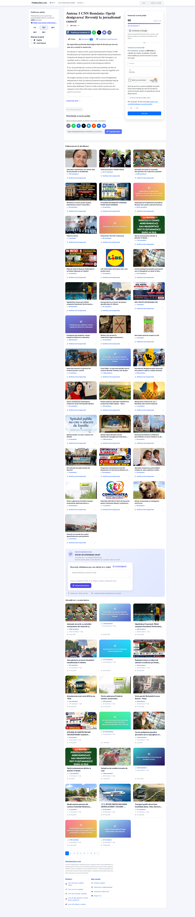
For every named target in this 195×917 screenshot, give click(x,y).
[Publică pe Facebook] (78, 126)
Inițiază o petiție (156, 3)
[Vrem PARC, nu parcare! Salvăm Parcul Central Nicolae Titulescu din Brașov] (115, 364)
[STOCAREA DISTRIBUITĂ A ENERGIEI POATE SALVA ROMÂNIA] (115, 198)
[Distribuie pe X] (99, 32)
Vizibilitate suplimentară (107, 39)
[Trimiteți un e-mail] (104, 32)
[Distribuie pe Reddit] (94, 126)
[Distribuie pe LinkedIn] (99, 126)
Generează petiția (82, 585)
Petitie (72, 39)
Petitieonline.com (39, 3)
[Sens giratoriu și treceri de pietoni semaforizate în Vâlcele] (115, 297)
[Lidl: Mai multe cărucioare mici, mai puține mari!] (115, 264)
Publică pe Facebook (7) (80, 32)
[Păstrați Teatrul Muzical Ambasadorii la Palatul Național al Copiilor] (81, 264)
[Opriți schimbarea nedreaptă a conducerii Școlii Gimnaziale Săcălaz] (81, 397)
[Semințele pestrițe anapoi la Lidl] (149, 329)
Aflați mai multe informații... (45, 23)
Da (131, 108)
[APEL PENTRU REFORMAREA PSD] (149, 296)
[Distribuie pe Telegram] (89, 126)
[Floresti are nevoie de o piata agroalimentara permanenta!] (81, 529)
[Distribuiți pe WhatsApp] (94, 32)
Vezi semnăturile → (134, 26)
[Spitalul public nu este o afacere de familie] (81, 430)
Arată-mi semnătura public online (140, 98)
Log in (144, 3)
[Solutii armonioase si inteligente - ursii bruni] (149, 496)
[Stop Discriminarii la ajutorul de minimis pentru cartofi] (81, 364)
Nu (137, 108)
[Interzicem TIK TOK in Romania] (115, 230)
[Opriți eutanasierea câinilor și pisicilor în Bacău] (149, 231)
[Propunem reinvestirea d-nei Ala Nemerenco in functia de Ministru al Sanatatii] (115, 463)
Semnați (144, 113)
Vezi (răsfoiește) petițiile (66, 3)
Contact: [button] (80, 3)
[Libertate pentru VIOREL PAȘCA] (115, 164)
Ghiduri (68, 879)
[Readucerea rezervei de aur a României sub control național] (149, 397)
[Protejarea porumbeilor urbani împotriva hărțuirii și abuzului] (81, 330)
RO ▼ (54, 3)
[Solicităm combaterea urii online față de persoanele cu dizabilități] (81, 165)
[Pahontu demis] (81, 230)
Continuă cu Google (139, 31)
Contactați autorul (75, 109)
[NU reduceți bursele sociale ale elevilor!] (81, 463)
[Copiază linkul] (109, 32)
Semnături (86, 39)
